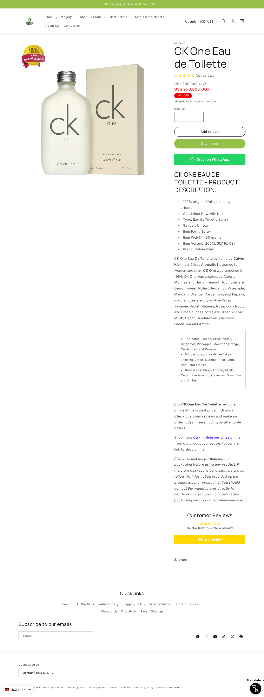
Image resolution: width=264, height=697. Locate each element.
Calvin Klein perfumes (211, 437)
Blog (143, 611)
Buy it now (210, 144)
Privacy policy (97, 687)
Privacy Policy (159, 604)
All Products (85, 604)
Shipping (180, 101)
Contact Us (109, 611)
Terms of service (120, 687)
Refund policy (76, 687)
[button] (60, 17)
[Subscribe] (88, 636)
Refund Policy (108, 604)
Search (67, 604)
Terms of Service (186, 604)
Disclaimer (128, 611)
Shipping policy (143, 687)
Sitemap (157, 611)
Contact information (169, 687)
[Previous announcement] (20, 4)
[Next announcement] (244, 4)
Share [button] (182, 559)
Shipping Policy (134, 604)
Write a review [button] (210, 539)
